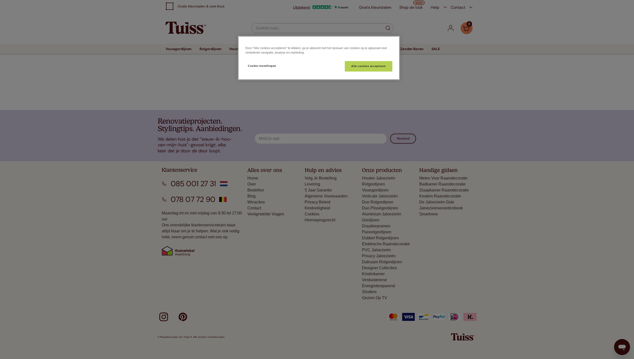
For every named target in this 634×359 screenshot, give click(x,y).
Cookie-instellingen (262, 65)
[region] (319, 58)
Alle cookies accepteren (368, 66)
